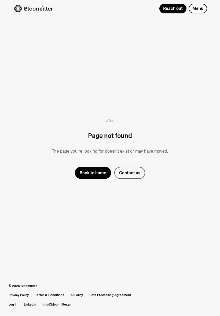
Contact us (129, 173)
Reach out (173, 8)
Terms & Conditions (49, 295)
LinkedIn (30, 304)
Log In (13, 304)
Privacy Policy (19, 295)
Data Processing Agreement (110, 295)
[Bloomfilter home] (84, 8)
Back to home (93, 173)
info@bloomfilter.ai (57, 304)
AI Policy (77, 295)
